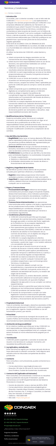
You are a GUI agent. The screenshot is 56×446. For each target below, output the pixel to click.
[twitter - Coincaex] (8, 413)
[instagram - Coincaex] (10, 413)
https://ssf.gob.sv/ (23, 398)
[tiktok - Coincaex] (15, 413)
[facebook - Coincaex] (5, 413)
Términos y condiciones (11, 436)
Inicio (6, 13)
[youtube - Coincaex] (13, 413)
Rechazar (35, 441)
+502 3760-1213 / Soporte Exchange (17, 419)
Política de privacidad (10, 439)
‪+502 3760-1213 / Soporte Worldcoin (17, 422)
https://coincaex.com (24, 21)
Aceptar (42, 441)
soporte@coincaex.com (13, 426)
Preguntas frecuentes (10, 432)
